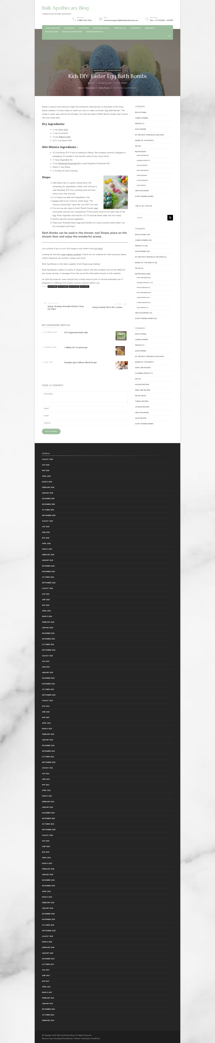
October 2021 (48, 757)
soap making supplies (71, 254)
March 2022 (47, 729)
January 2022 (47, 740)
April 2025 (46, 543)
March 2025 (47, 549)
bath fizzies (73, 286)
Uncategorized (142, 191)
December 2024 (48, 566)
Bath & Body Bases (101, 28)
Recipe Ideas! (99, 70)
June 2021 (46, 779)
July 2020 (45, 841)
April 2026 (46, 476)
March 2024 (47, 616)
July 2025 (45, 527)
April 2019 (46, 891)
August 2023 (47, 656)
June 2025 (46, 532)
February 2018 (48, 947)
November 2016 (48, 1009)
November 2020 (48, 818)
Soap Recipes (141, 185)
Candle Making (141, 118)
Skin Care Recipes (142, 170)
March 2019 (47, 897)
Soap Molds (69, 28)
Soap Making (140, 129)
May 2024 (45, 605)
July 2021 (45, 774)
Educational (141, 112)
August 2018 (47, 936)
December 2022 (48, 678)
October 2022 (48, 689)
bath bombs (62, 286)
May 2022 (45, 717)
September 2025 (48, 515)
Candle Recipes (142, 175)
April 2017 (46, 987)
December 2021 (48, 745)
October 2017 (48, 964)
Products (139, 124)
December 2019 (48, 880)
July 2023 (45, 661)
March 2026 (47, 482)
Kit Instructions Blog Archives (149, 135)
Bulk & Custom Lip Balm (72, 32)
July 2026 (45, 465)
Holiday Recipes (114, 70)
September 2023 (48, 650)
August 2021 (47, 768)
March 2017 (47, 992)
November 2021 (48, 751)
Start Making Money (144, 196)
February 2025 (48, 555)
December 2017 (48, 959)
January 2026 (47, 493)
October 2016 (48, 1015)
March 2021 (47, 796)
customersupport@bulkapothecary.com (121, 20)
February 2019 (48, 903)
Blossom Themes (73, 1038)
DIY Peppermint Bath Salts (76, 332)
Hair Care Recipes (143, 155)
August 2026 (47, 459)
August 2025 (47, 521)
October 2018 (48, 925)
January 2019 (47, 908)
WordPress (95, 1038)
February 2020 (48, 869)
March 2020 (47, 863)
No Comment (123, 83)
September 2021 (48, 762)
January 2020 (47, 875)
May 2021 (45, 785)
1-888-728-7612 (84, 20)
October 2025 (48, 510)
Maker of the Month (144, 140)
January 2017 (47, 1004)
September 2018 (48, 931)
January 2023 (47, 672)
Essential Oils (120, 28)
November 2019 (48, 886)
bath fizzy (84, 286)
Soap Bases (84, 28)
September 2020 (48, 830)
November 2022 (48, 684)
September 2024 (48, 583)
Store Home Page (52, 28)
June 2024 (46, 600)
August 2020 (47, 835)
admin (92, 83)
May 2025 (45, 538)
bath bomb (52, 286)
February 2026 (48, 487)
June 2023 (46, 667)
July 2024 (45, 594)
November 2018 (48, 919)
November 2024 (48, 572)
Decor (138, 146)
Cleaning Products (143, 160)
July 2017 (45, 970)
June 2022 (46, 712)
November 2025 (48, 504)
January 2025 (47, 560)
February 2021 (48, 802)
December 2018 (48, 914)
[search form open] (169, 36)
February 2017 (48, 998)
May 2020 (45, 852)
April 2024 (46, 611)
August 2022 (47, 701)
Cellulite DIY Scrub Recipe (76, 347)
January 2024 (47, 628)
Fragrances (135, 28)
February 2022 (48, 734)
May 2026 (45, 470)
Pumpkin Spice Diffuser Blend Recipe (80, 362)
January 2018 (47, 953)
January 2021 (47, 807)
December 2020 (48, 813)
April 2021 (46, 790)
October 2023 (48, 644)
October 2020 (48, 824)
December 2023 (48, 633)
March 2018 (47, 942)
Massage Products (95, 32)
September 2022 (48, 695)
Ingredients (150, 28)
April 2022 (46, 723)
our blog (98, 248)
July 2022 (45, 706)
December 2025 (48, 499)
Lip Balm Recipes (142, 180)
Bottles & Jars (51, 32)
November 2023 (48, 639)
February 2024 (48, 622)
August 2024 (47, 588)
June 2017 (46, 975)
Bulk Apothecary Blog (65, 8)
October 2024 (48, 577)
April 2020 (46, 858)
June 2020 (46, 846)
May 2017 (45, 981)
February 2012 (48, 1020)
